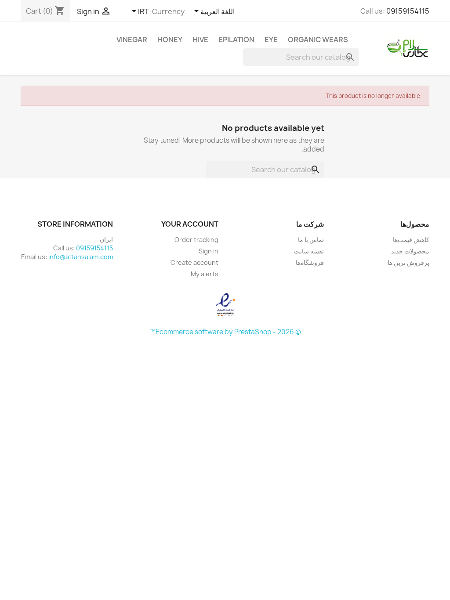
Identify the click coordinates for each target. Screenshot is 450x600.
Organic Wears (318, 39)
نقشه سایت (309, 251)
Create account (194, 262)
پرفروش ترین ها (408, 262)
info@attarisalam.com (80, 257)
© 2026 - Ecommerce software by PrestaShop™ (225, 331)
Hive (200, 39)
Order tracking (196, 239)
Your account (189, 224)
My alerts (204, 274)
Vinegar (131, 39)
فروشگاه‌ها (310, 262)
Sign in (208, 251)
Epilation (236, 39)
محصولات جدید (410, 251)
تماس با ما (311, 239)
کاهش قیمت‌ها (411, 239)
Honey (169, 39)
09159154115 (407, 11)
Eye (271, 39)
